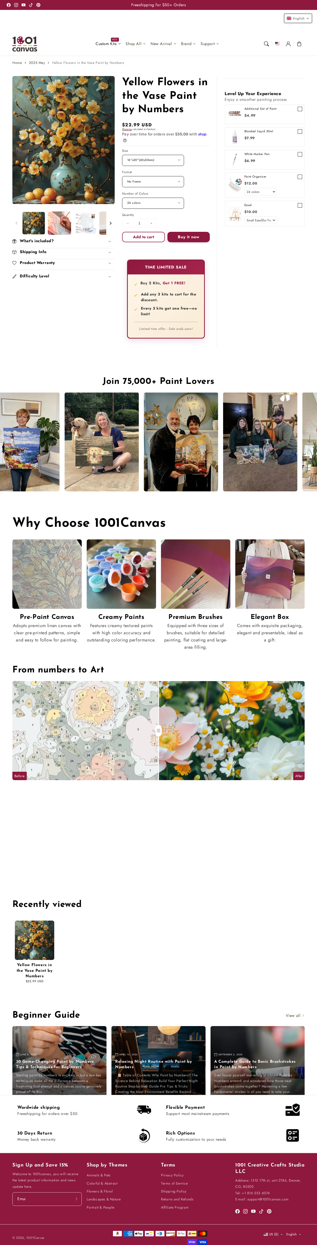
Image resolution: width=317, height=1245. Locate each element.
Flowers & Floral (100, 1191)
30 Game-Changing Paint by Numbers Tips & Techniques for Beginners (55, 1064)
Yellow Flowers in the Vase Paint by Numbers (88, 62)
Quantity (128, 215)
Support (208, 44)
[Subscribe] (76, 1199)
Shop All (133, 44)
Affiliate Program (174, 1207)
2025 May (37, 62)
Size (125, 150)
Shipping (127, 129)
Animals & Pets (98, 1175)
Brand (186, 44)
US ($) (273, 1234)
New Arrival (161, 44)
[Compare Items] (158, 730)
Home (17, 62)
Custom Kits (106, 44)
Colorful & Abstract (102, 1183)
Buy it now (188, 237)
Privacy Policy (172, 1175)
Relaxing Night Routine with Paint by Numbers (153, 1064)
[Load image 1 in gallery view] (33, 223)
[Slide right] (110, 223)
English (291, 1234)
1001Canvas (35, 1237)
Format (127, 172)
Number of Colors (135, 193)
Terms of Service (174, 1183)
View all (294, 1015)
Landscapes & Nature (104, 1199)
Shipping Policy (173, 1191)
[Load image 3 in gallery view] (85, 223)
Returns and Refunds (177, 1199)
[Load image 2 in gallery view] (59, 223)
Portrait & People (100, 1207)
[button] (266, 43)
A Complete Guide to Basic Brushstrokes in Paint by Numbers (255, 1064)
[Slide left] (16, 223)
